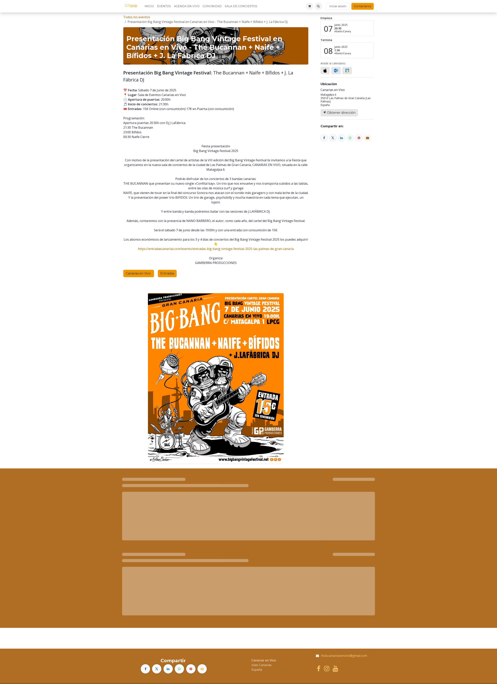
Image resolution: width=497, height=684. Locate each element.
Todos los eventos (136, 17)
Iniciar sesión (338, 6)
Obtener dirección (340, 112)
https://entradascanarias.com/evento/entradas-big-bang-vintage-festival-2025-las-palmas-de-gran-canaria (216, 249)
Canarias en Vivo (138, 273)
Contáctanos (362, 6)
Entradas (167, 273)
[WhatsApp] (350, 138)
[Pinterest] (358, 138)
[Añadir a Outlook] (336, 70)
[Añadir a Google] (347, 70)
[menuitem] (149, 6)
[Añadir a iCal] (325, 70)
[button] (318, 6)
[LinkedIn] (341, 138)
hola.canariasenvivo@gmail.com (344, 655)
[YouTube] (335, 669)
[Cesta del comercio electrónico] (309, 6)
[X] (332, 138)
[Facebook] (324, 138)
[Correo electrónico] (367, 138)
